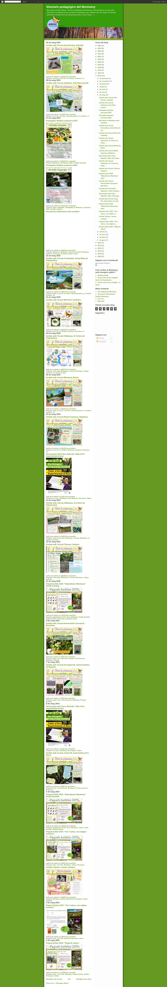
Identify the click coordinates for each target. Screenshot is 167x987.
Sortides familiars (80, 163)
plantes (86, 974)
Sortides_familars (56, 209)
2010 (99, 254)
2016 (99, 73)
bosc (57, 498)
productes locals (71, 619)
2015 (99, 76)
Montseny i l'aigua (82, 371)
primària (49, 254)
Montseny (56, 163)
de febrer (103, 237)
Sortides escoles (67, 254)
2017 (99, 70)
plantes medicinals (67, 899)
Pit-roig (56, 660)
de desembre (104, 78)
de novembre (104, 81)
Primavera (64, 163)
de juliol (103, 89)
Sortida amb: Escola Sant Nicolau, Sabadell (64, 45)
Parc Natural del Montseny (107, 292)
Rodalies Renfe (103, 275)
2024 (99, 51)
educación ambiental (60, 252)
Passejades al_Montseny (73, 207)
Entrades (101, 338)
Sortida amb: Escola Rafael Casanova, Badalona (67, 417)
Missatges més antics (83, 979)
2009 (99, 256)
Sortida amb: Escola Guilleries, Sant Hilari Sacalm (67, 83)
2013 (99, 245)
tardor (76, 254)
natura (81, 827)
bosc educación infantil (65, 658)
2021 (99, 59)
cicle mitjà (56, 371)
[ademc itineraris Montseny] (108, 265)
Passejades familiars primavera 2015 (61, 121)
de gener (103, 240)
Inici (69, 979)
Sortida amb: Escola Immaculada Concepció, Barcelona (108, 183)
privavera (78, 78)
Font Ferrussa (80, 658)
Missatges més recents (54, 979)
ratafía (71, 163)
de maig (103, 95)
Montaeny (75, 700)
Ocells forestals (84, 617)
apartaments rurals (59, 617)
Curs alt (62, 78)
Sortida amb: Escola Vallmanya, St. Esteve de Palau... (108, 140)
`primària (56, 78)
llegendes (60, 207)
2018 (99, 67)
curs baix (62, 116)
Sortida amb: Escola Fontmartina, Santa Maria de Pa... (110, 128)
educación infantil (74, 252)
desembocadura (72, 116)
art (54, 498)
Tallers (89, 498)
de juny (102, 92)
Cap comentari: (70, 76)
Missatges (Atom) (62, 983)
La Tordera (70, 78)
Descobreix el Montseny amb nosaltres (63, 212)
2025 (99, 48)
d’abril (102, 232)
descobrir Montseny (71, 938)
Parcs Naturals (72, 498)
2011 (99, 251)
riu (83, 78)
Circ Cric (60, 865)
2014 (99, 243)
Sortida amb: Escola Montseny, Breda (62, 377)
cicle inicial (57, 538)
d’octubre (103, 84)
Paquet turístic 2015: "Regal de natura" (63, 943)
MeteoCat (101, 301)
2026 (99, 45)
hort (63, 538)
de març (103, 234)
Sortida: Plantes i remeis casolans (60, 867)
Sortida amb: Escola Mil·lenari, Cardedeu (63, 300)
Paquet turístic (51, 619)
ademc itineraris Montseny (102, 263)
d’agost (102, 87)
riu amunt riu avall (59, 373)
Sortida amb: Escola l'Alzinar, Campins (62, 544)
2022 (99, 56)
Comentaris (102, 341)
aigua (55, 207)
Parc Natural (71, 750)
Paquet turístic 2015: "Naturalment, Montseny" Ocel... (108, 176)
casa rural (60, 974)
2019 (99, 65)
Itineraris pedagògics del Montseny (70, 7)
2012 (99, 248)
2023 (99, 54)
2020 (99, 62)
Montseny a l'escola (68, 371)
